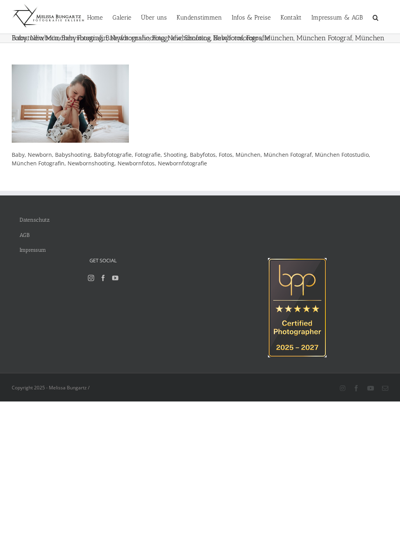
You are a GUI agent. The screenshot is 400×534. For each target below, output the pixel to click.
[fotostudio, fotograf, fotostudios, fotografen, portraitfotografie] (297, 262)
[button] (376, 17)
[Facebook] (103, 278)
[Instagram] (91, 278)
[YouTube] (115, 278)
